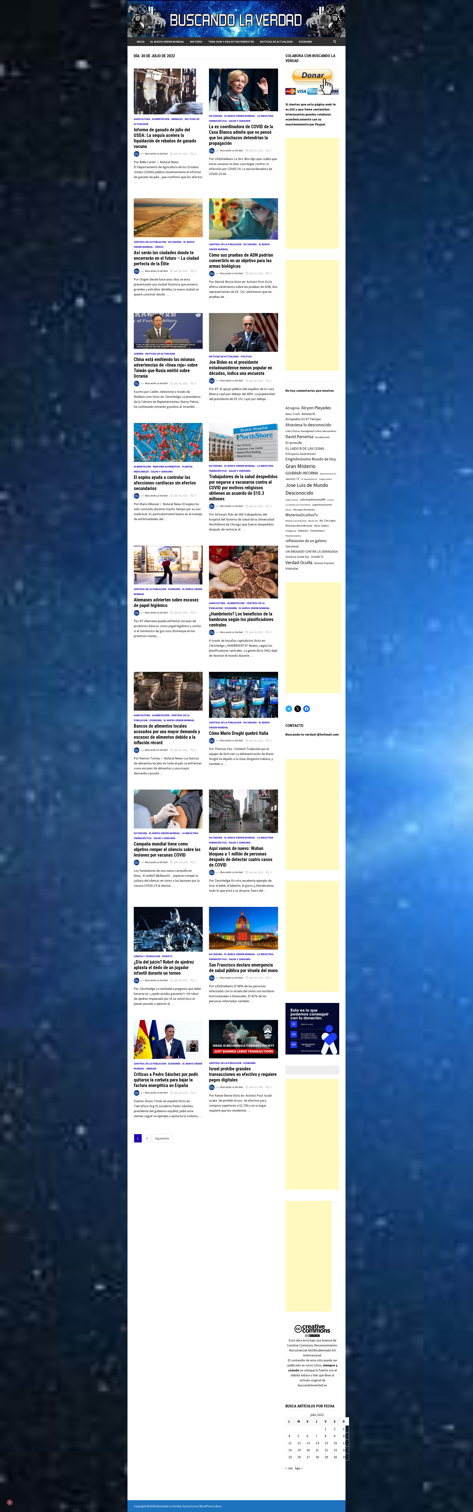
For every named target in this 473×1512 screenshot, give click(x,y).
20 (308, 1450)
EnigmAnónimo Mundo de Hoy (310, 459)
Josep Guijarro (291, 500)
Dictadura (215, 116)
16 (335, 1443)
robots (167, 956)
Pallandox (303, 530)
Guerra (138, 353)
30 (335, 1457)
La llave (330, 500)
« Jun (289, 1468)
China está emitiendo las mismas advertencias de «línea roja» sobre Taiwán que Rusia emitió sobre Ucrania (166, 368)
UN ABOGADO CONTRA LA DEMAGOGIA (311, 552)
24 (344, 1450)
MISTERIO (196, 41)
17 (344, 1443)
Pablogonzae (290, 531)
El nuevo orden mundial (167, 41)
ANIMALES (177, 119)
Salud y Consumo (240, 121)
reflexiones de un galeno (306, 540)
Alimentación (160, 119)
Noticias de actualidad (276, 41)
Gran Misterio (300, 466)
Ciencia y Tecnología (147, 956)
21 (317, 1450)
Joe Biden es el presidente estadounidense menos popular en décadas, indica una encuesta (240, 368)
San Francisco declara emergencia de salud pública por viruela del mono (243, 967)
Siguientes (162, 1138)
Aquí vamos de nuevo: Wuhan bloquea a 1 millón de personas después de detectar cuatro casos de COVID (240, 857)
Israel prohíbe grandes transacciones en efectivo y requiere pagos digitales (243, 1074)
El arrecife (293, 442)
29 (326, 1457)
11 (290, 1443)
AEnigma (292, 408)
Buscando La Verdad (156, 153)
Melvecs (288, 510)
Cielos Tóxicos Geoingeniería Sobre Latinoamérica (310, 431)
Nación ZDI (313, 521)
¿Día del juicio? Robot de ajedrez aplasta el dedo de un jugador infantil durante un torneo (164, 967)
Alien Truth (292, 414)
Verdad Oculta (298, 562)
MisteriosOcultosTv (301, 514)
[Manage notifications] (10, 1502)
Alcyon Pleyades (316, 408)
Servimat (292, 546)
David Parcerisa (299, 436)
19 (299, 1450)
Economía (305, 41)
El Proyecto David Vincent (300, 454)
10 (344, 1436)
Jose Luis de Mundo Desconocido (306, 489)
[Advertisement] (312, 193)
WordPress (206, 1506)
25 (290, 1457)
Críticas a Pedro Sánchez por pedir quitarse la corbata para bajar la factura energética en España (166, 1080)
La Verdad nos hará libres (297, 504)
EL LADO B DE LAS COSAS (304, 448)
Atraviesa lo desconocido (308, 425)
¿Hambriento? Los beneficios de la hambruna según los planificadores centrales (241, 619)
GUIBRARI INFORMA (301, 473)
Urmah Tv (317, 557)
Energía (151, 1068)
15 (326, 1443)
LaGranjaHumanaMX (313, 499)
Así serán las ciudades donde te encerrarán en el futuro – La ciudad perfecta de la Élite (166, 258)
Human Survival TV (328, 473)
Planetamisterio (293, 535)
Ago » (299, 1468)
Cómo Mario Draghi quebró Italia (238, 733)
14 (317, 1443)
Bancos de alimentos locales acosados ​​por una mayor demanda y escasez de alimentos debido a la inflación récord (167, 734)
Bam (218, 1506)
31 (344, 1457)
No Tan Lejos (327, 521)
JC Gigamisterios (309, 479)
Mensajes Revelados (304, 509)
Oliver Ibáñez (321, 525)
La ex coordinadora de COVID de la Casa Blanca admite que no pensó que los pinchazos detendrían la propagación (241, 135)
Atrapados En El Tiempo (303, 419)
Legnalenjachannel (322, 504)
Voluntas (291, 568)
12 (299, 1443)
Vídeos (159, 247)
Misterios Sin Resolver (296, 520)
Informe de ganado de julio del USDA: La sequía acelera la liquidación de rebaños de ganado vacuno (165, 138)
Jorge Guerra (325, 479)
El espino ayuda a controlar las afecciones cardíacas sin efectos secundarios (165, 483)
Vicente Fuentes (324, 563)
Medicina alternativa (166, 466)
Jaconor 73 (292, 479)
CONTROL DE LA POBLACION (150, 242)
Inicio (140, 41)
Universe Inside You (297, 557)
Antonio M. (308, 414)
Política (246, 356)
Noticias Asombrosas (298, 525)
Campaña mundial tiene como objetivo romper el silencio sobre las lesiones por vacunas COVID (167, 849)
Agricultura (142, 119)
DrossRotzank (322, 437)
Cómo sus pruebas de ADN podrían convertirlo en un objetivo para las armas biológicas (241, 260)
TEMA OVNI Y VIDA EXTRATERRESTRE (231, 41)
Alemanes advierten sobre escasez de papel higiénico (166, 602)
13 (308, 1443)
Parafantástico (317, 530)
